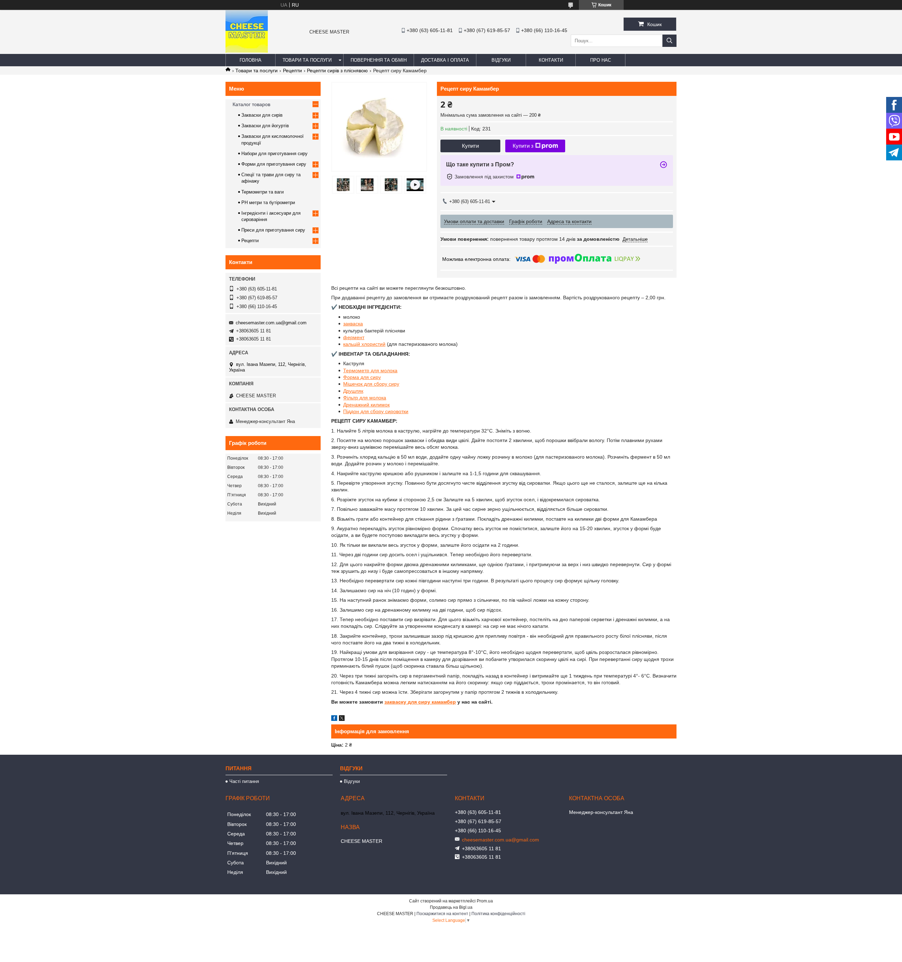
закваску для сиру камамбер (420, 702)
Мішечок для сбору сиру (371, 384)
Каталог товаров (251, 104)
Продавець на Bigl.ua (451, 907)
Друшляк (353, 391)
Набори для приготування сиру (274, 153)
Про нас (600, 60)
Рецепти (292, 70)
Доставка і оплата (445, 60)
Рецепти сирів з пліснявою (337, 70)
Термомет (354, 370)
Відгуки (501, 60)
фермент (353, 337)
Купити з (523, 146)
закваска (353, 323)
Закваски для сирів (262, 115)
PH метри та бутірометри (268, 202)
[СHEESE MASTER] (247, 51)
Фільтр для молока (364, 397)
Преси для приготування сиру (273, 230)
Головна (250, 60)
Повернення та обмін (379, 60)
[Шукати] (669, 41)
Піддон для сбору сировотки (375, 411)
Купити (470, 146)
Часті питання (244, 781)
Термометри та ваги (262, 192)
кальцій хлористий (364, 344)
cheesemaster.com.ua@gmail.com (271, 322)
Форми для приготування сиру (273, 164)
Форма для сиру (362, 377)
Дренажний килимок (366, 405)
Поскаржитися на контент (442, 913)
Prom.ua (485, 901)
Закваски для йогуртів (265, 125)
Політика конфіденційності (498, 913)
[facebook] (334, 719)
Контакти (551, 60)
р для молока (381, 370)
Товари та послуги (307, 60)
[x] (342, 719)
